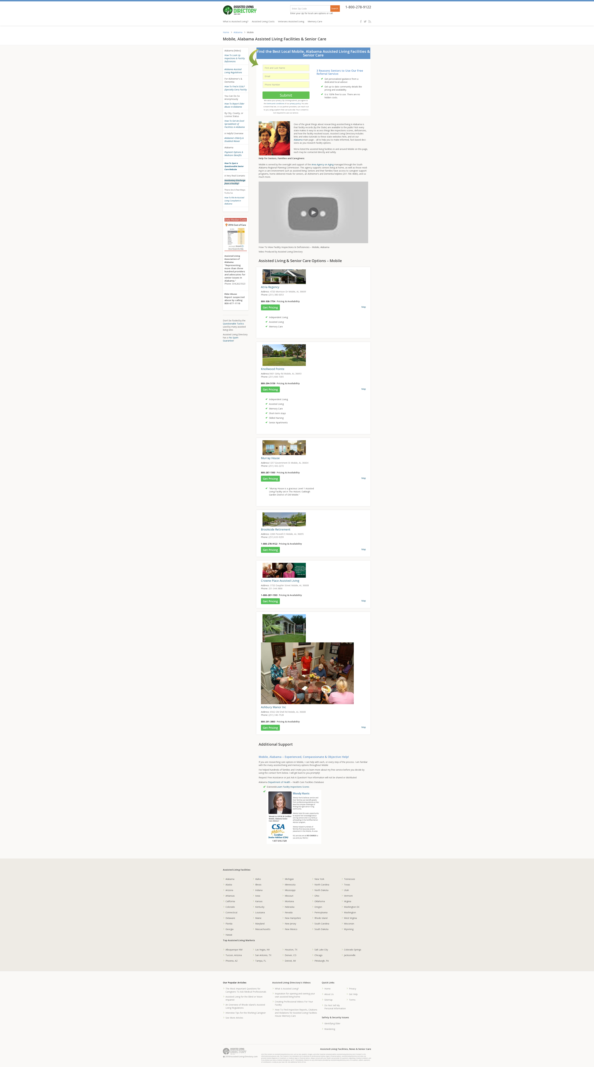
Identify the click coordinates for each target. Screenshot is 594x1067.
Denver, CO (290, 955)
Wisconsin (349, 923)
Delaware (230, 918)
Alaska (229, 884)
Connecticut (231, 912)
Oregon (318, 906)
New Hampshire (293, 918)
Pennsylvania (320, 912)
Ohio (316, 895)
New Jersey (290, 923)
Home (226, 32)
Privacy (352, 988)
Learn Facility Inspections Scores (293, 786)
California (230, 901)
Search (334, 8)
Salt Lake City (321, 949)
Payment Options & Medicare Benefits (233, 154)
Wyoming (348, 929)
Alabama (238, 32)
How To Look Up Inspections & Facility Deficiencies (234, 58)
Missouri (289, 895)
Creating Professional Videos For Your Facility (294, 1003)
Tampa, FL (260, 960)
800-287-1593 (268, 472)
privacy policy (295, 103)
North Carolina (321, 884)
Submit (286, 95)
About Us (329, 994)
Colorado (230, 906)
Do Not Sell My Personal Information (335, 1007)
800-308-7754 (268, 301)
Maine (258, 918)
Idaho (258, 879)
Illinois (258, 884)
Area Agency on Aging (323, 164)
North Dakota (321, 890)
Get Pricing (270, 307)
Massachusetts (262, 929)
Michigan (289, 879)
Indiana (259, 890)
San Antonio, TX (263, 955)
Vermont (348, 895)
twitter (365, 21)
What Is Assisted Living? (287, 988)
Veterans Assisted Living (291, 21)
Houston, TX (291, 949)
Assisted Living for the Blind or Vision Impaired (244, 998)
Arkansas (230, 895)
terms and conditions (275, 103)
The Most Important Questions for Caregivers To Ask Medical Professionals (246, 990)
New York (319, 879)
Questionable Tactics (233, 323)
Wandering (329, 1029)
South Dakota (321, 929)
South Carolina (321, 923)
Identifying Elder (332, 1023)
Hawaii (229, 934)
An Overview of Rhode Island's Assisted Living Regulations (245, 1006)
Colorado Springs (352, 949)
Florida (229, 923)
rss (369, 21)
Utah (346, 890)
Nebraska (289, 906)
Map (363, 306)
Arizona (229, 890)
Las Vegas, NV (262, 949)
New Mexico (291, 929)
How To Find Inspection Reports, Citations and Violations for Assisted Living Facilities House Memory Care (296, 1012)
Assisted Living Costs (263, 21)
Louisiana (260, 912)
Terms (352, 999)
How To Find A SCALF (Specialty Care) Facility (235, 88)
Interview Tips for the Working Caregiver (246, 1012)
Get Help (353, 994)
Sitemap (328, 999)
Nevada (289, 912)
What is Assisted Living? (235, 21)
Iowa (257, 895)
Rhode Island (320, 918)
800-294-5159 (268, 383)
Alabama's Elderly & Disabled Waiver (234, 140)
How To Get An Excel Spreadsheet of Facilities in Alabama (234, 123)
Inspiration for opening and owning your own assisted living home (295, 995)
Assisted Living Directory (239, 10)
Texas (347, 884)
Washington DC (352, 906)
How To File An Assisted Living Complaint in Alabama (234, 200)
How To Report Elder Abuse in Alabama (234, 105)
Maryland (260, 923)
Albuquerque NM (234, 949)
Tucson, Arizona (234, 955)
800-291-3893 (268, 721)
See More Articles (234, 1017)
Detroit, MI (290, 960)
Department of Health (279, 782)
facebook (361, 21)
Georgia (229, 929)
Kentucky (259, 906)
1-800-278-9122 (358, 7)
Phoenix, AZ (232, 960)
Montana (289, 901)
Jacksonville (349, 955)
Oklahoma (319, 901)
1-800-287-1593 (269, 595)
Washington (350, 912)
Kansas (259, 901)
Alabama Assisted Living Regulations (233, 71)
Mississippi (290, 890)
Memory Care (315, 21)
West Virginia (350, 918)
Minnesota (290, 884)
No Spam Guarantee (230, 339)
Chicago (318, 955)
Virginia (347, 901)
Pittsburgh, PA (321, 960)
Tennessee (349, 879)
